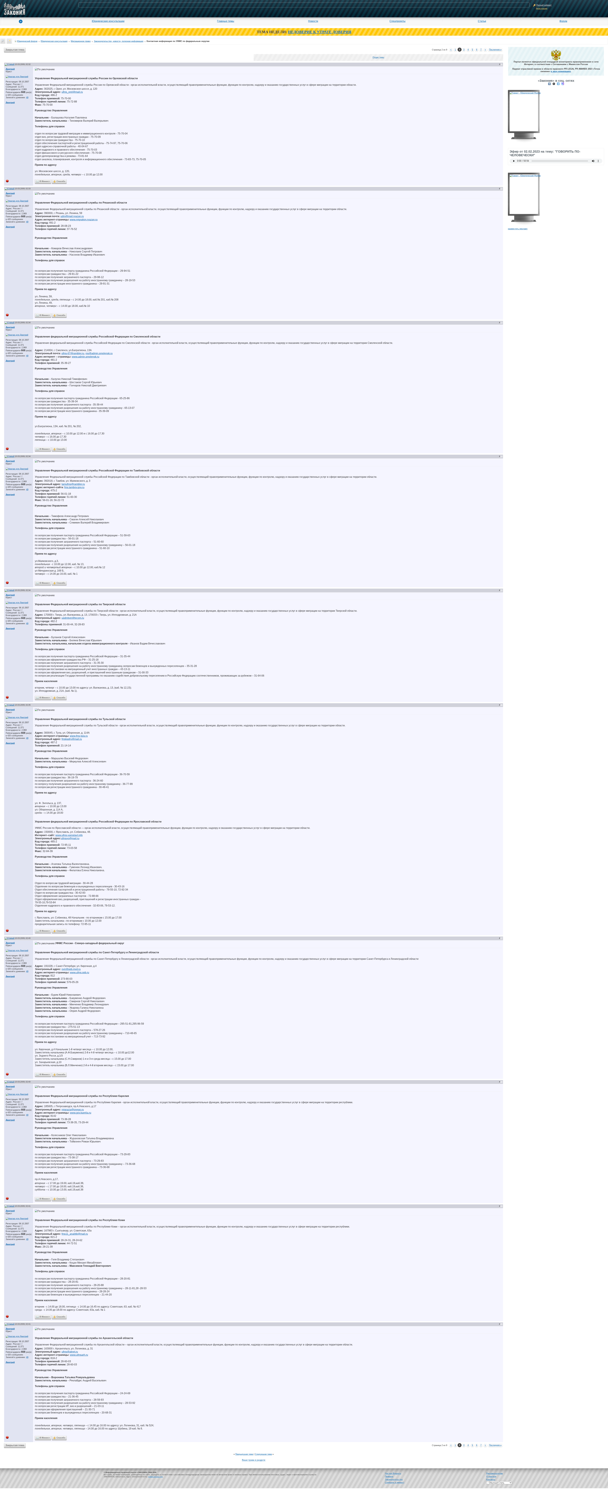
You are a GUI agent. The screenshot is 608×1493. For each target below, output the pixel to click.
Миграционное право (81, 41)
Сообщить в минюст (394, 1482)
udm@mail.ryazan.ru (72, 216)
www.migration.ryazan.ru (84, 219)
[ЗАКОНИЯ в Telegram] (558, 84)
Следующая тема (263, 1454)
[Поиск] (2, 41)
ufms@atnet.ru (70, 1351)
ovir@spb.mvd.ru (71, 969)
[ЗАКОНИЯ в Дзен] (554, 84)
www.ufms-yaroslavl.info (69, 835)
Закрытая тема (14, 49)
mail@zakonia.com (155, 1477)
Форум (563, 21)
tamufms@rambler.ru (73, 484)
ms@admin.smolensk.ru (99, 353)
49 (27, 97)
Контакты (490, 1479)
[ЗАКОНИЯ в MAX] (562, 84)
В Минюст (45, 181)
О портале (491, 1476)
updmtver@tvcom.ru (73, 618)
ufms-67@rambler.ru (72, 353)
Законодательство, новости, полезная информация (118, 41)
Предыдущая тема (244, 1454)
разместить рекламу (518, 229)
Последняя (495, 49)
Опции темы (378, 57)
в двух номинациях (561, 71)
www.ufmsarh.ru (79, 1355)
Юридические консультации (108, 21)
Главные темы (225, 21)
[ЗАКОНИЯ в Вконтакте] (549, 84)
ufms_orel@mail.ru (72, 92)
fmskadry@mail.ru (72, 739)
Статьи (482, 21)
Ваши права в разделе (253, 1460)
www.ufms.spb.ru (79, 972)
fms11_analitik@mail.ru (75, 1234)
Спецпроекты (397, 21)
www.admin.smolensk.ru (85, 356)
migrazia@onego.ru (73, 1109)
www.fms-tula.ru (79, 736)
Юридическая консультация (54, 41)
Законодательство (394, 1479)
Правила (389, 1476)
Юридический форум (27, 41)
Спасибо (61, 181)
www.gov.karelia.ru (80, 1112)
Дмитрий (10, 69)
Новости (313, 21)
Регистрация (541, 8)
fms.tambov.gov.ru (74, 487)
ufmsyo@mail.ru (70, 838)
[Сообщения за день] (9, 41)
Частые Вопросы (393, 1473)
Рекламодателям (494, 1473)
